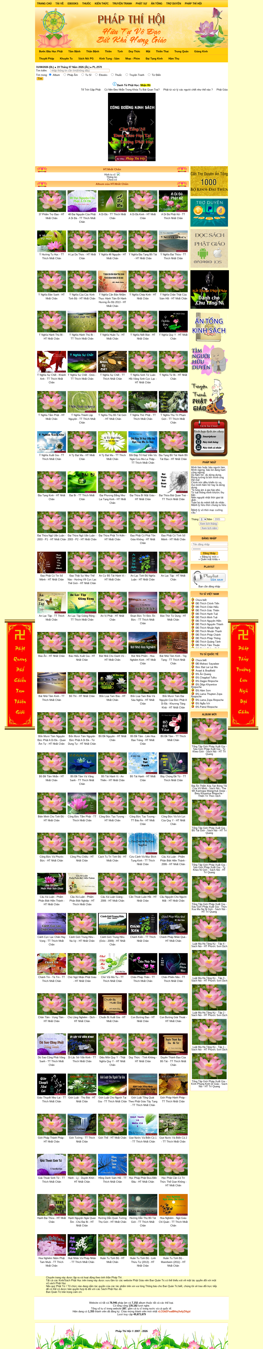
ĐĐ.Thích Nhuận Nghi (208, 627)
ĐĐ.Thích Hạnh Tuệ (207, 613)
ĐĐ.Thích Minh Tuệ (206, 617)
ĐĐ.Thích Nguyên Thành (209, 624)
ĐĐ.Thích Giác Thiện (207, 610)
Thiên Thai (162, 51)
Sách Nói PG (86, 58)
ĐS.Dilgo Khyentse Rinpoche (204, 685)
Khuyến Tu (66, 58)
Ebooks (73, 3)
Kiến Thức (102, 3)
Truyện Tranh (122, 3)
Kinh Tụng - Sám (109, 58)
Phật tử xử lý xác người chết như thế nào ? (128, 89)
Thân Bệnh (92, 51)
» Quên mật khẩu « (209, 559)
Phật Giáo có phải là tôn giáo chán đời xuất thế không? (188, 89)
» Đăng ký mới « (209, 556)
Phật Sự (141, 3)
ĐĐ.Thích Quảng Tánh (208, 641)
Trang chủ (44, 3)
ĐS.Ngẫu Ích (203, 703)
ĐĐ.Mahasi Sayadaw (207, 663)
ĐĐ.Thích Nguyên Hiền (208, 620)
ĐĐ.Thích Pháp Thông (208, 638)
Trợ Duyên (173, 3)
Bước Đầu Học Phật (51, 51)
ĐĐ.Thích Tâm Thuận (208, 645)
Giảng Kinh (201, 51)
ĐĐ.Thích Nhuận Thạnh (209, 631)
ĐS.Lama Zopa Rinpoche (210, 700)
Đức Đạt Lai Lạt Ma (207, 667)
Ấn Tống (156, 3)
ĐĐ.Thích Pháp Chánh (208, 634)
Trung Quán (181, 51)
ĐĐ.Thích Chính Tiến (207, 603)
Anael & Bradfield (205, 670)
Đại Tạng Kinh (154, 58)
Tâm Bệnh (74, 51)
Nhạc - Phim (132, 58)
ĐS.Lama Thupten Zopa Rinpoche (206, 695)
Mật (148, 51)
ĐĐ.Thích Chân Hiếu (207, 606)
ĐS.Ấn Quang (203, 674)
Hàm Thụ (173, 58)
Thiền (108, 51)
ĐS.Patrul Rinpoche (207, 706)
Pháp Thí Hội (193, 3)
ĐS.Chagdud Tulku (206, 677)
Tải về (59, 3)
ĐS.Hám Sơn (203, 690)
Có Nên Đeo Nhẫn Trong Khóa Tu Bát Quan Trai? (72, 89)
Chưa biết (201, 600)
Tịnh (120, 51)
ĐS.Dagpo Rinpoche (207, 681)
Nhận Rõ (145, 85)
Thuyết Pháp (46, 58)
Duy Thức (134, 51)
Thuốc (86, 3)
